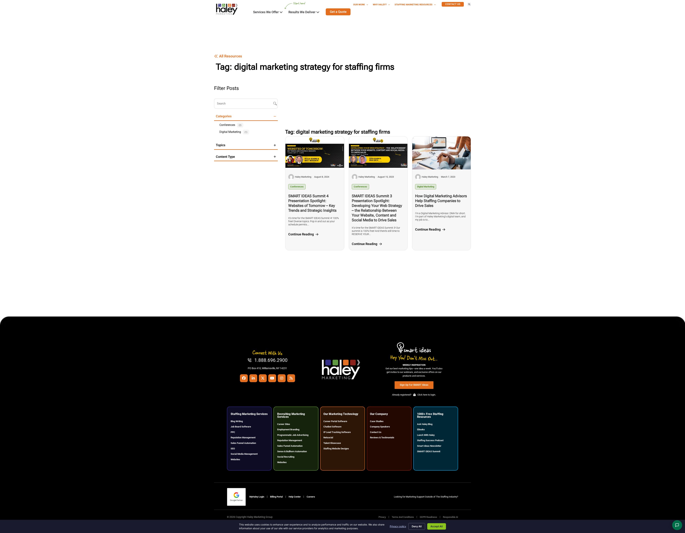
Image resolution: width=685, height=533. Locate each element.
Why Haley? (380, 4)
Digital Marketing (425, 186)
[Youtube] (272, 378)
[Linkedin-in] (253, 378)
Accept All (436, 526)
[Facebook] (244, 378)
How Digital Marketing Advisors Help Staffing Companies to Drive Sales (441, 201)
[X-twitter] (263, 378)
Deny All (417, 526)
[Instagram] (282, 378)
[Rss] (291, 378)
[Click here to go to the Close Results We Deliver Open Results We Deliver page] (317, 12)
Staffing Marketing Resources (413, 4)
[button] (469, 4)
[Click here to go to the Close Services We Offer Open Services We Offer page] (281, 12)
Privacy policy (398, 526)
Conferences (297, 186)
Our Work (359, 4)
